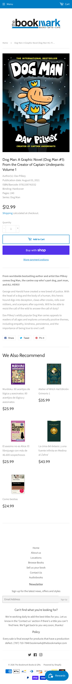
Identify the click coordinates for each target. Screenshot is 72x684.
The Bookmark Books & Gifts (28, 664)
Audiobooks (36, 577)
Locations (36, 557)
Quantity (7, 222)
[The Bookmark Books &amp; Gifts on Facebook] (35, 655)
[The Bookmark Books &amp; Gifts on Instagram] (41, 655)
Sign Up (64, 599)
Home (5, 42)
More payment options (36, 259)
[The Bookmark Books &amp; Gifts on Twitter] (29, 655)
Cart (66, 4)
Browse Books (36, 562)
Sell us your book (36, 567)
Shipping (8, 213)
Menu (10, 4)
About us (36, 552)
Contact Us (36, 572)
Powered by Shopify (52, 664)
